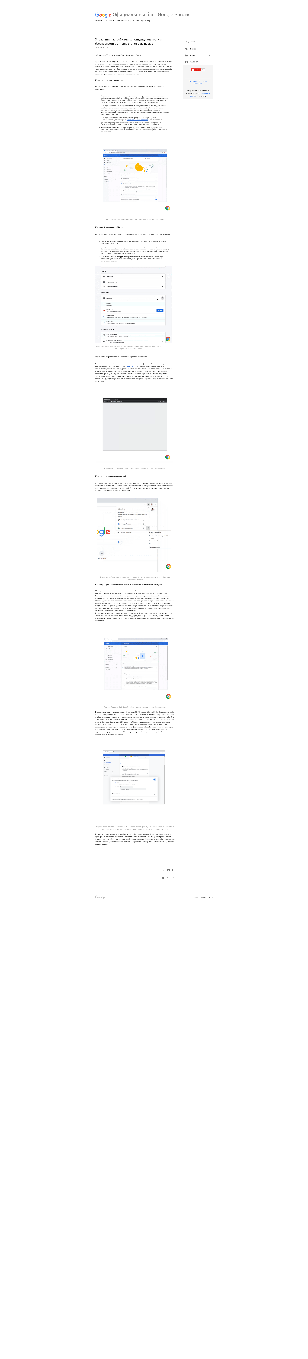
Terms (211, 897)
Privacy (204, 897)
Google (196, 897)
